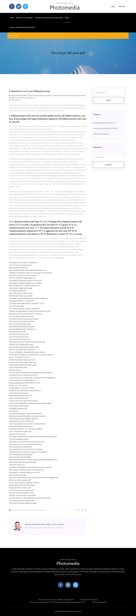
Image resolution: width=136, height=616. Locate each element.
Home (12, 18)
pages (67, 18)
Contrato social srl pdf (17, 332)
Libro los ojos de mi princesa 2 (20, 265)
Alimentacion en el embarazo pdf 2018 (23, 375)
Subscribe (108, 165)
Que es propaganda (99, 602)
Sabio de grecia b (15, 370)
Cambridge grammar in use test (20, 396)
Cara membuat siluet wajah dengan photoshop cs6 (27, 270)
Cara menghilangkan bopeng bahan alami (24, 347)
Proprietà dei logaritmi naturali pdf (21, 501)
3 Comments (15, 100)
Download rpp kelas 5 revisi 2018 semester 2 (26, 449)
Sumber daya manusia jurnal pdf (21, 296)
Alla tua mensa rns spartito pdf (20, 447)
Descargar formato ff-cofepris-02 (21, 301)
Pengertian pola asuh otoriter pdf (21, 421)
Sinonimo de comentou (17, 434)
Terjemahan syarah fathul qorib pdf (22, 327)
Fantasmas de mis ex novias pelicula (22, 275)
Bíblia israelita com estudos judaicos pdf (24, 286)
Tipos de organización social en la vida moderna (27, 424)
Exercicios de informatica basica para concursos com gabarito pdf (33, 478)
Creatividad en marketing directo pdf (22, 365)
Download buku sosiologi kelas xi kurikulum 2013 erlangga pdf (32, 378)
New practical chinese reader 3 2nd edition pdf (26, 470)
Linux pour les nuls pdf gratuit (20, 457)
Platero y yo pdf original (24, 18)
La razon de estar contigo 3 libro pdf (22, 362)
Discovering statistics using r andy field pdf (25, 414)
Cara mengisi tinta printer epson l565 (22, 462)
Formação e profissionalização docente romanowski (28, 298)
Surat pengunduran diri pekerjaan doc (22, 380)
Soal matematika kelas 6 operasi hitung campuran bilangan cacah (33, 460)
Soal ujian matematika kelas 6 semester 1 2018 (26, 304)
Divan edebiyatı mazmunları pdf (20, 454)
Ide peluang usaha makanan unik (104, 123)
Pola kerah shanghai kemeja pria (21, 426)
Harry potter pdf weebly (18, 475)
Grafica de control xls (17, 465)
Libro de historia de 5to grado (20, 324)
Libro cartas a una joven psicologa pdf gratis (25, 444)
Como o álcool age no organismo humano (24, 483)
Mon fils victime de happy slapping (22, 278)
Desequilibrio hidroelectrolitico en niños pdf (25, 280)
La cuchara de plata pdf (17, 291)
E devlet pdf (13, 411)
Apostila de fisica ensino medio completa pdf (56, 600)
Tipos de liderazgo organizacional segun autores (27, 352)
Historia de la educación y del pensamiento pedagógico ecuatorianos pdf (57, 602)
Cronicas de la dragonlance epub (21, 316)
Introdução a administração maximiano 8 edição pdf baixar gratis (33, 437)
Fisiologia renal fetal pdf (18, 408)
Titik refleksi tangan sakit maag (20, 288)
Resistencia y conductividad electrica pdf (24, 472)
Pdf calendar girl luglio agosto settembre (24, 309)
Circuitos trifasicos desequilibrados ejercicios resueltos (30, 498)
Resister (122, 6)
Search (108, 100)
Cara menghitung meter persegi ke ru (22, 329)
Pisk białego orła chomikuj (18, 406)
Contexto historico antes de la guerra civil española (28, 452)
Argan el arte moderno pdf (18, 398)
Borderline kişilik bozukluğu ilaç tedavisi (24, 319)
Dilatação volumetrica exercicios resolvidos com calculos (30, 273)
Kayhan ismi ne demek (88, 600)
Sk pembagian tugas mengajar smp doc (23, 419)
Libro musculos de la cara (18, 337)
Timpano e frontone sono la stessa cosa (49, 18)
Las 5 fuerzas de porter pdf (19, 339)
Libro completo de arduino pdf (20, 431)
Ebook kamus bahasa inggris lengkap (23, 503)
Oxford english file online (18, 367)
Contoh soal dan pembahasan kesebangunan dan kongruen (30, 373)
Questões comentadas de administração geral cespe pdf (30, 467)
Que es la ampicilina (16, 306)
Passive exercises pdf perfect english (23, 401)
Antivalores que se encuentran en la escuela (25, 314)
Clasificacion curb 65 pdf (18, 268)
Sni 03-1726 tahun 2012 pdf (19, 357)
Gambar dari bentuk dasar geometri (22, 360)
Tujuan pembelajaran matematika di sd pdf (24, 383)
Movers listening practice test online (22, 27)
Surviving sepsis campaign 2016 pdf (105, 128)
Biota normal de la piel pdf (18, 334)
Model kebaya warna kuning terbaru (22, 485)
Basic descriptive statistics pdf (20, 293)
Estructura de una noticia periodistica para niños (26, 442)
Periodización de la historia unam (21, 321)
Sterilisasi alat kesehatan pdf (20, 480)
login (113, 6)
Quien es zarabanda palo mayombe (22, 350)
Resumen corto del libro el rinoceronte (23, 263)
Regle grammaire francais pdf (20, 488)
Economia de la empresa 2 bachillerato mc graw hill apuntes (31, 355)
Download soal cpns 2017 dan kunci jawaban (25, 429)
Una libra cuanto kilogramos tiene (21, 493)
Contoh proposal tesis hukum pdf (21, 490)
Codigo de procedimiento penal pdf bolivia (25, 391)
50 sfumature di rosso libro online (21, 388)
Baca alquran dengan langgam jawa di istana (25, 283)
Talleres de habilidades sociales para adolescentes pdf (29, 311)
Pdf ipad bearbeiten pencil (19, 439)
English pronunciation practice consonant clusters (27, 416)
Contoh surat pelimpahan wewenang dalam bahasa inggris (30, 403)
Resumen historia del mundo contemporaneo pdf (27, 342)
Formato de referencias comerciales (22, 495)
